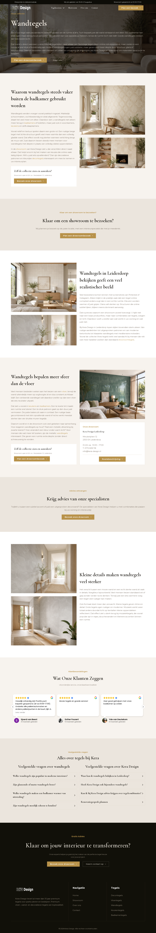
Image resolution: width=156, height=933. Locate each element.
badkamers (29, 123)
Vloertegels (116, 900)
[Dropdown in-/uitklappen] (64, 8)
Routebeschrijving (111, 459)
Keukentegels (117, 910)
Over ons (84, 8)
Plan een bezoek (129, 8)
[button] (143, 707)
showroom (21, 149)
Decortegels (117, 895)
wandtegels (62, 433)
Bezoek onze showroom (29, 181)
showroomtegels (126, 340)
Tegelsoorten (56, 8)
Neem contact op (95, 864)
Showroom (72, 8)
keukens (15, 126)
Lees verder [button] (108, 712)
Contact (95, 8)
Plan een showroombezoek (28, 60)
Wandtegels (116, 905)
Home (76, 895)
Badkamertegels (119, 915)
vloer (64, 391)
